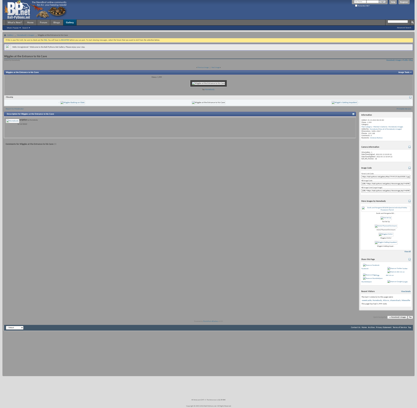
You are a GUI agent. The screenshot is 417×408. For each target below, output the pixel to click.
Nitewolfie (406, 300)
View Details (406, 292)
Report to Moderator (15, 109)
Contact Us (355, 327)
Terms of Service (400, 327)
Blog (411, 60)
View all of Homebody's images (390, 129)
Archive (371, 327)
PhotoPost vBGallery (210, 321)
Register (404, 2)
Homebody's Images (25, 35)
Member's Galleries (380, 127)
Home (30, 22)
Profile (405, 60)
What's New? (15, 22)
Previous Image (203, 67)
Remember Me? (363, 6)
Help (393, 2)
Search (25, 28)
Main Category (366, 127)
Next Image (215, 67)
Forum (43, 22)
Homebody (210, 89)
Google (405, 282)
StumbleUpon (366, 282)
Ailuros (386, 300)
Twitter (405, 269)
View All (407, 252)
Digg (377, 275)
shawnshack (395, 300)
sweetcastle (367, 300)
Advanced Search (404, 28)
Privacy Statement (383, 327)
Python (380, 138)
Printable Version (404, 109)
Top (410, 317)
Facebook (364, 269)
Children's (373, 138)
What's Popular (13, 28)
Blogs (56, 22)
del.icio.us (390, 275)
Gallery (70, 22)
